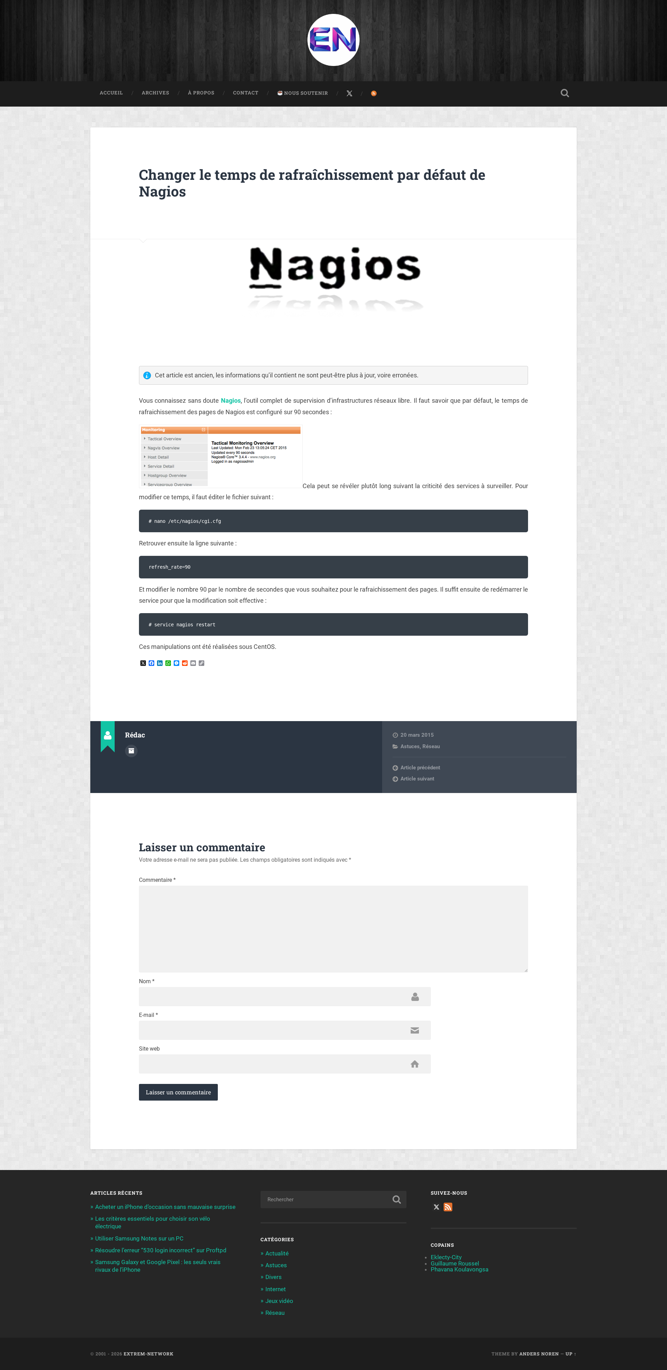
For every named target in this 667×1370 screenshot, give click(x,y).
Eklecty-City (446, 1257)
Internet (275, 1289)
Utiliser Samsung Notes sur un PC (139, 1238)
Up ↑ (571, 1353)
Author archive (131, 751)
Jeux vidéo (279, 1300)
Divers (273, 1276)
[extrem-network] (333, 40)
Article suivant (417, 779)
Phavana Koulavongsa (459, 1269)
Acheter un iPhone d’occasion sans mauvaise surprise (165, 1206)
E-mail (148, 1015)
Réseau (431, 746)
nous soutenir (305, 93)
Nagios (231, 400)
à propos (201, 93)
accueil (111, 93)
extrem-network (149, 1353)
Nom (147, 981)
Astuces (410, 746)
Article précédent (420, 768)
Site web (149, 1049)
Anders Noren (539, 1353)
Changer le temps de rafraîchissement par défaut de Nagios (312, 183)
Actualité (277, 1253)
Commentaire (157, 880)
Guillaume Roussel (455, 1263)
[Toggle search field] (565, 93)
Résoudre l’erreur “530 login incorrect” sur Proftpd (161, 1250)
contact (245, 93)
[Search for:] (333, 1199)
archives (155, 93)
